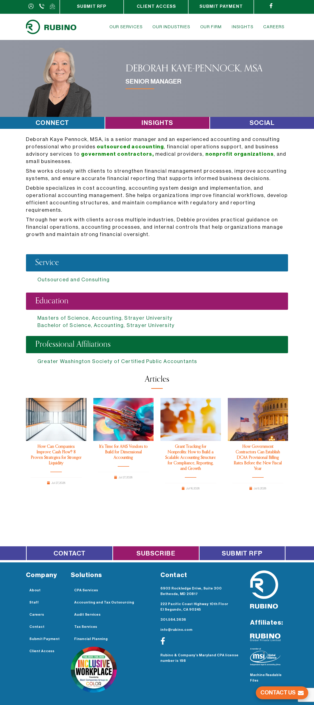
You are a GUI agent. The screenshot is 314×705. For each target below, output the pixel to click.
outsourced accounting (130, 146)
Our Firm (211, 27)
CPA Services (86, 590)
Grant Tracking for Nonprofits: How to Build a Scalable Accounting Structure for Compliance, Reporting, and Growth (190, 458)
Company (41, 575)
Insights (242, 27)
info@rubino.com (176, 630)
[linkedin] (260, 7)
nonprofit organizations (240, 154)
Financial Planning (91, 639)
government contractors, (117, 154)
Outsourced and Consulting (73, 279)
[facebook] (272, 7)
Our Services (126, 27)
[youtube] (282, 7)
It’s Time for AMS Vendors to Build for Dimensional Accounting (123, 452)
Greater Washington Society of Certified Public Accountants (117, 361)
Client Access (156, 6)
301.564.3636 (173, 619)
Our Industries (171, 27)
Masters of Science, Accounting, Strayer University (105, 318)
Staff (34, 602)
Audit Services (87, 614)
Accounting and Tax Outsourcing (104, 602)
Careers (274, 27)
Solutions (86, 575)
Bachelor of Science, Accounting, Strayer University (106, 325)
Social (262, 123)
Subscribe (156, 553)
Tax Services (85, 627)
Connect (52, 123)
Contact (70, 553)
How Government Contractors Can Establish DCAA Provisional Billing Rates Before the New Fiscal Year (258, 458)
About (35, 590)
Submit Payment (221, 6)
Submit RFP (91, 6)
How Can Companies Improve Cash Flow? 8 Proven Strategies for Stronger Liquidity (56, 455)
